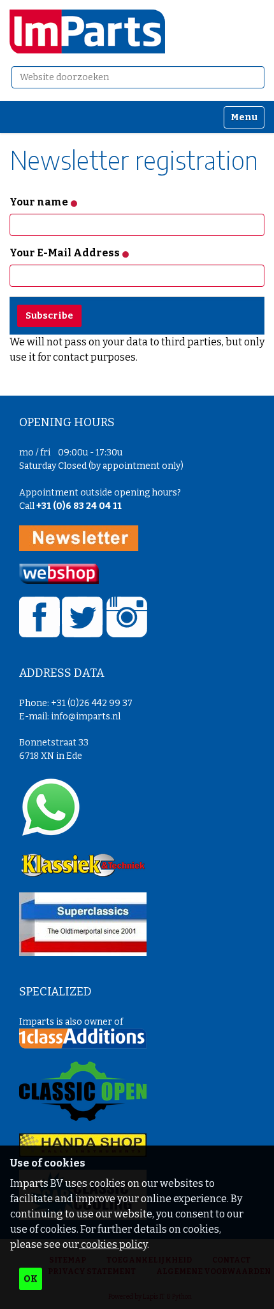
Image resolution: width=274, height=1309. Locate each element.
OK (31, 1278)
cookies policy (113, 1244)
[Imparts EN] (87, 31)
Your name (40, 202)
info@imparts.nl (85, 716)
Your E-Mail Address (66, 253)
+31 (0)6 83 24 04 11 (79, 506)
